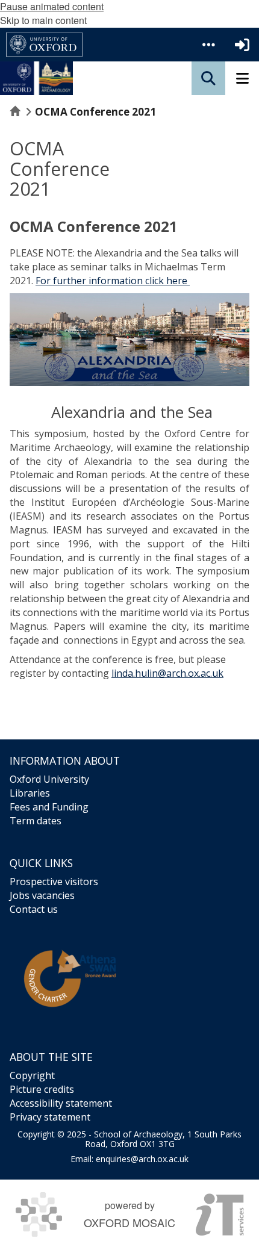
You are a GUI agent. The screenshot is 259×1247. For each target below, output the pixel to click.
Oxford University (49, 779)
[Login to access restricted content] (242, 44)
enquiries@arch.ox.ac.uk (142, 1159)
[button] (208, 44)
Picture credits (42, 1089)
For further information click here (113, 280)
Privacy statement (50, 1117)
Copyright (32, 1075)
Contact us (34, 909)
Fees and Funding (49, 806)
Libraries (30, 793)
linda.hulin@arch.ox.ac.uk (167, 673)
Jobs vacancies (42, 895)
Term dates (35, 820)
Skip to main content (43, 20)
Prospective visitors (54, 881)
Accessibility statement (61, 1103)
